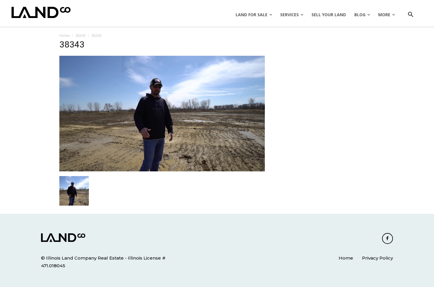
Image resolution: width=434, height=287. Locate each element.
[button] (410, 15)
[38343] (162, 170)
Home (64, 35)
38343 (80, 35)
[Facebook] (387, 238)
